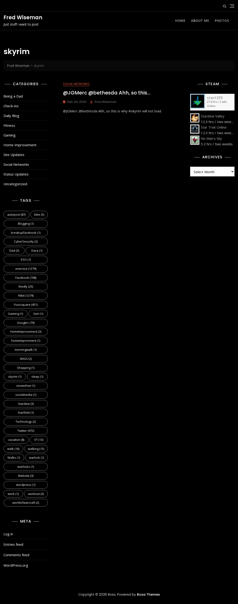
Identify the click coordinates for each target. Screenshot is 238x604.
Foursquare (26, 304)
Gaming (9, 135)
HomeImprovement (25, 331)
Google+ (25, 323)
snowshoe (25, 385)
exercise (25, 268)
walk (13, 449)
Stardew (26, 404)
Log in (8, 534)
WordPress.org (15, 565)
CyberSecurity (26, 241)
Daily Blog (11, 115)
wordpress (25, 485)
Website (25, 476)
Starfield (26, 412)
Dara (36, 250)
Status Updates (16, 174)
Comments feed (16, 554)
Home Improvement (19, 145)
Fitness (9, 125)
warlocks (25, 466)
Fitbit (25, 295)
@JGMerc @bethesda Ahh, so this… (106, 92)
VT (38, 440)
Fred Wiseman (22, 17)
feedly (25, 286)
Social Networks (16, 164)
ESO (26, 259)
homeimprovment (25, 340)
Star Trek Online (214, 127)
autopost (16, 214)
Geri (38, 314)
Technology (26, 421)
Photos (222, 20)
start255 (215, 97)
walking (36, 449)
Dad (14, 250)
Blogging (26, 223)
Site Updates (13, 154)
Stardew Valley (213, 116)
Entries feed (13, 544)
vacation (16, 440)
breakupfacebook (25, 233)
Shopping (25, 368)
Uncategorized (15, 184)
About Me (200, 20)
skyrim (14, 376)
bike (39, 214)
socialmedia (25, 395)
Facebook (25, 278)
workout (36, 494)
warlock (36, 457)
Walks (13, 457)
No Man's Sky (211, 138)
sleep (37, 376)
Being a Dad (13, 96)
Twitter (25, 431)
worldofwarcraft (25, 502)
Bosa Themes (148, 594)
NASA (26, 359)
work (13, 494)
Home (180, 20)
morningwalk (26, 349)
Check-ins (11, 106)
